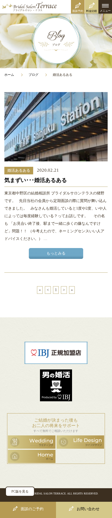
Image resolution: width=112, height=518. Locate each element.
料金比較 (91, 10)
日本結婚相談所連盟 (56, 353)
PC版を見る (20, 491)
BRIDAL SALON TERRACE (49, 493)
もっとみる (56, 253)
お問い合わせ (88, 509)
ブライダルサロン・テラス (56, 7)
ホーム (9, 75)
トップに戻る (96, 489)
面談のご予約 (32, 509)
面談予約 (77, 10)
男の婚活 (56, 385)
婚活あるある (18, 170)
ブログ (33, 75)
